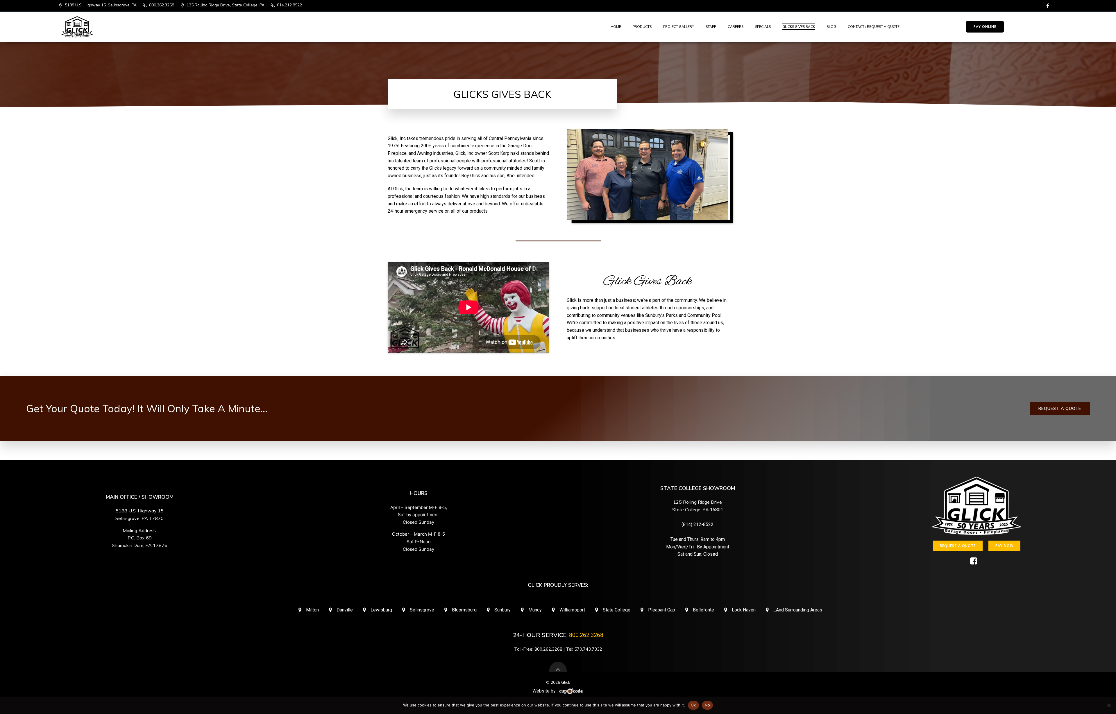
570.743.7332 (588, 649)
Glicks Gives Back (798, 26)
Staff (711, 26)
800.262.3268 (586, 635)
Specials (763, 26)
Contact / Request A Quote (873, 26)
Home (616, 26)
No (707, 705)
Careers (735, 26)
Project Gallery (678, 26)
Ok (693, 705)
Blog (831, 26)
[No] (1109, 705)
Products (642, 26)
